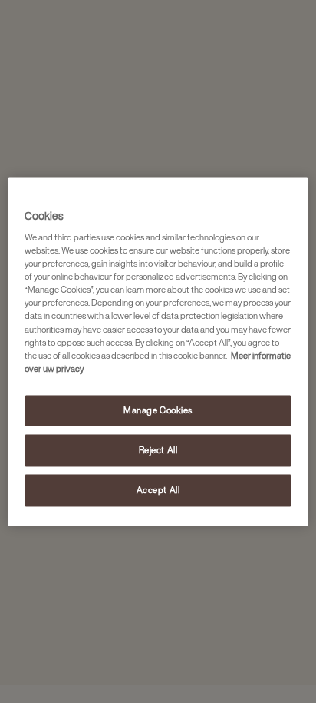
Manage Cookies (158, 409)
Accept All (158, 489)
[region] (158, 351)
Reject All (158, 449)
